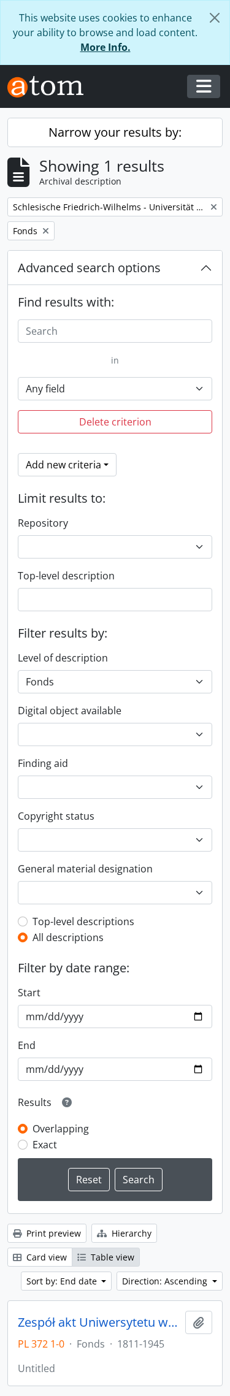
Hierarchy (130, 1233)
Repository (43, 523)
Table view (111, 1257)
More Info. (105, 47)
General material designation (85, 868)
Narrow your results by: (115, 132)
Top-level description (66, 575)
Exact (45, 1144)
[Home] (50, 86)
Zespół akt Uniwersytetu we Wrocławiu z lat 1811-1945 (99, 1322)
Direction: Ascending (166, 1281)
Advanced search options (89, 267)
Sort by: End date (62, 1281)
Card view (45, 1257)
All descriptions (68, 937)
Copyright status (56, 816)
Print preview (52, 1233)
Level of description (63, 658)
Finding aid (43, 763)
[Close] (214, 18)
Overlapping (61, 1128)
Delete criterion (115, 422)
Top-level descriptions (83, 921)
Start (29, 992)
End (27, 1045)
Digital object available (69, 710)
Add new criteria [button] (63, 464)
